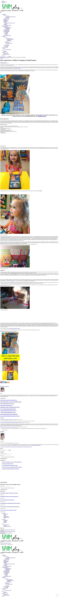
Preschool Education (8, 25)
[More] (9, 382)
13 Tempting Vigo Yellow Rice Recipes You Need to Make (10, 468)
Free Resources (6, 53)
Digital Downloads (6, 524)
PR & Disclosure (6, 516)
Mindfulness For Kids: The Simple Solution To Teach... (10, 407)
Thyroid (7, 46)
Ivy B (2, 62)
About (3, 50)
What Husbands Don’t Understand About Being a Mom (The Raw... (10, 503)
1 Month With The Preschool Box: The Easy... (8, 410)
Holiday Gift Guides (8, 49)
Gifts (4, 48)
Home (1, 57)
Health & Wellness (6, 45)
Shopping (5, 522)
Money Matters (6, 47)
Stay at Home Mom (6, 30)
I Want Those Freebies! (4, 458)
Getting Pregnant (8, 28)
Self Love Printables (6, 54)
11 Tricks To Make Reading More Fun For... (8, 412)
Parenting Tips (4, 14)
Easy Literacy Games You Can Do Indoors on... (8, 400)
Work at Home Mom (6, 31)
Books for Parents (9, 38)
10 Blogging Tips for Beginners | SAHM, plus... (6, 419)
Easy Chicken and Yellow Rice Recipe (7, 463)
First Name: (2, 453)
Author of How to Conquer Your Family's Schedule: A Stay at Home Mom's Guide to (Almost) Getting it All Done (16, 446)
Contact (5, 515)
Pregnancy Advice (6, 26)
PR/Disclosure (6, 51)
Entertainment (7, 42)
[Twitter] (4, 382)
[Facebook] (2, 382)
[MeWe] (5, 382)
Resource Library (4, 1)
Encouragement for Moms (7, 35)
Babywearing (7, 17)
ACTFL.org (27, 121)
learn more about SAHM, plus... (36, 445)
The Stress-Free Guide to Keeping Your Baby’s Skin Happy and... (9, 506)
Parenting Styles (6, 20)
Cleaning (7, 33)
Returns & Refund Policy (7, 526)
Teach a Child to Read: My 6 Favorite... (7, 403)
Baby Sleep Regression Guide (11, 16)
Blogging (7, 32)
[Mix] (7, 382)
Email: (1, 455)
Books (6, 37)
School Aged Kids (6, 19)
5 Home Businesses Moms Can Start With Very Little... (7, 529)
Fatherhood (5, 21)
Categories (3, 519)
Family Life (3, 36)
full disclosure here (42, 116)
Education (5, 24)
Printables (3, 52)
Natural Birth (7, 29)
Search (10, 56)
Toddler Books (9, 581)
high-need (14, 444)
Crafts (6, 41)
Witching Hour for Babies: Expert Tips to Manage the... (7, 531)
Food (6, 34)
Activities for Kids (9, 43)
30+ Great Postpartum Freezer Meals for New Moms (9, 465)
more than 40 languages (18, 67)
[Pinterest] (1, 382)
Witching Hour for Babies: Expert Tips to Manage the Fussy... (9, 496)
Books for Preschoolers (10, 39)
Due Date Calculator (8, 27)
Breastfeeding (7, 18)
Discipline (5, 22)
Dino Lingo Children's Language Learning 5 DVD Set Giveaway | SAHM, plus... (11, 422)
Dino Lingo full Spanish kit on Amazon (14, 328)
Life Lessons (5, 23)
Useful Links (4, 513)
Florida (8, 44)
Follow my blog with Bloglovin (4, 386)
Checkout (3, 2)
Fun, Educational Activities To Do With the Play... (9, 414)
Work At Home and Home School (6, 405)
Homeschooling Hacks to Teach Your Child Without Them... (11, 401)
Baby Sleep (7, 556)
